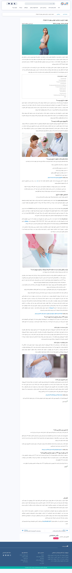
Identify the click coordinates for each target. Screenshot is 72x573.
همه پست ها (56, 538)
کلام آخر (65, 96)
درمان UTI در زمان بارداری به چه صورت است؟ (60, 86)
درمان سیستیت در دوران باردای (63, 88)
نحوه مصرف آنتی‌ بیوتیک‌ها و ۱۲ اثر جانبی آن (54, 394)
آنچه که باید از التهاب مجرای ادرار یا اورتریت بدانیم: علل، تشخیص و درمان (48, 313)
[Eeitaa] (6, 555)
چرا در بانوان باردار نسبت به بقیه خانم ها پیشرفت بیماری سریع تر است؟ (57, 85)
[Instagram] (10, 555)
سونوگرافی (26, 221)
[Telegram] (8, 555)
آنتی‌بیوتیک (51, 307)
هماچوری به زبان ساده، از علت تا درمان (55, 177)
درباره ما (20, 7)
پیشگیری (58, 14)
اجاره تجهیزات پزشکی (34, 7)
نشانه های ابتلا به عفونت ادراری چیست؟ (61, 81)
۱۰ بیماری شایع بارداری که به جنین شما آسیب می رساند (52, 449)
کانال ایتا (44, 521)
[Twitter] (3, 555)
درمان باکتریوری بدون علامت (63, 91)
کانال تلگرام (48, 521)
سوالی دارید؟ (14, 7)
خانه (59, 7)
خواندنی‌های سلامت (52, 7)
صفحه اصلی (65, 14)
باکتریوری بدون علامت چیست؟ (62, 80)
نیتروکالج (26, 7)
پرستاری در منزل (43, 7)
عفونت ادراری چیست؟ (63, 78)
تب (37, 180)
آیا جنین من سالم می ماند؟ (63, 93)
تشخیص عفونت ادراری (63, 83)
